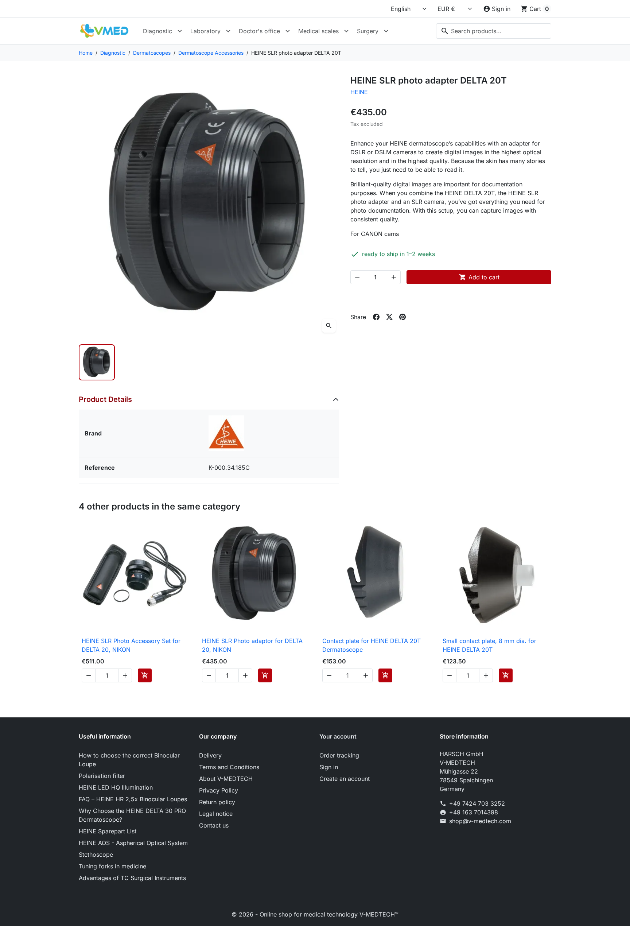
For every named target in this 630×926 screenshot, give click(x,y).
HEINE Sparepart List (107, 831)
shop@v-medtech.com (480, 821)
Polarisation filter (102, 775)
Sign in (328, 767)
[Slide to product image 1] (97, 362)
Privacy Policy (218, 790)
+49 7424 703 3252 (477, 803)
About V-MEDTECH (226, 778)
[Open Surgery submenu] (386, 31)
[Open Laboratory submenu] (228, 31)
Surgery (367, 31)
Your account (338, 736)
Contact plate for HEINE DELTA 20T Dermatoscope (371, 645)
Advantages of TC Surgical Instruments (132, 878)
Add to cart (479, 277)
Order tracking (339, 755)
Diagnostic (157, 31)
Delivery (210, 755)
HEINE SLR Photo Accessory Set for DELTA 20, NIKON (131, 645)
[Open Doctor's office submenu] (287, 31)
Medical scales (318, 31)
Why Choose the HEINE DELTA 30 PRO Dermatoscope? (132, 815)
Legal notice (216, 813)
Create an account (344, 778)
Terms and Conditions (229, 767)
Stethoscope (96, 854)
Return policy (217, 802)
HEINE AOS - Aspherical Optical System (133, 842)
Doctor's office (259, 31)
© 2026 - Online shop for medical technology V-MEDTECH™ (315, 914)
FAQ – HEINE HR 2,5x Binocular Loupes (133, 799)
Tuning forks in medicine (112, 866)
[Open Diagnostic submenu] (179, 31)
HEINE (359, 92)
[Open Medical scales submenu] (346, 31)
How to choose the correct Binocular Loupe (129, 760)
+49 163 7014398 (473, 812)
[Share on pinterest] (402, 317)
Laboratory (205, 31)
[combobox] (493, 31)
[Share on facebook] (376, 317)
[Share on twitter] (389, 317)
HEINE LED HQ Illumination (116, 787)
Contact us (214, 825)
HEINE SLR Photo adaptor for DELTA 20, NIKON (252, 645)
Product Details (105, 399)
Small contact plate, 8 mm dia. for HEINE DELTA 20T (489, 645)
